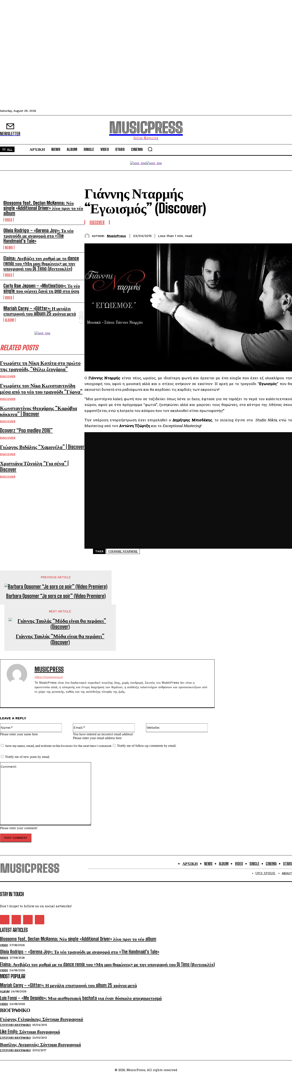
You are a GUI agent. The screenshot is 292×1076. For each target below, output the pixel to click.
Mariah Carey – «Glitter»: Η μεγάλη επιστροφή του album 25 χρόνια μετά (39, 310)
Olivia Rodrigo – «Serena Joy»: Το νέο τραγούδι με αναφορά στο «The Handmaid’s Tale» (38, 236)
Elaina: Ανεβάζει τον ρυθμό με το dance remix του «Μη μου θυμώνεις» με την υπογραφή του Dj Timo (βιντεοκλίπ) (41, 263)
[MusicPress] (88, 236)
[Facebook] (238, 235)
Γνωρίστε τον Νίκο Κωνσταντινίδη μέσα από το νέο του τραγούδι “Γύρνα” (41, 388)
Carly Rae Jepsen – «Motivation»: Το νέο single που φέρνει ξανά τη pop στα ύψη (41, 288)
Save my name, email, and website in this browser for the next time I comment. (58, 746)
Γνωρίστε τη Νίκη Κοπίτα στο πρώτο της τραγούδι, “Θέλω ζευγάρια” (40, 366)
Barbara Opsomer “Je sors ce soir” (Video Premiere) (56, 596)
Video (8, 220)
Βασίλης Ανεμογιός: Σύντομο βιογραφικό (40, 1044)
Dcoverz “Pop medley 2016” (26, 430)
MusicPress (116, 236)
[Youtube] (58, 698)
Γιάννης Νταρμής (123, 551)
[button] (150, 149)
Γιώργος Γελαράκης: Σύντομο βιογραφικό (41, 1019)
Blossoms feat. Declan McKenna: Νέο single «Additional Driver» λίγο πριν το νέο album (43, 208)
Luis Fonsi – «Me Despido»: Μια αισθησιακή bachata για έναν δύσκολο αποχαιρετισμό (81, 998)
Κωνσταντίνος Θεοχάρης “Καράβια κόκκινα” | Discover (38, 411)
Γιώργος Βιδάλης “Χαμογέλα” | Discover (42, 447)
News (9, 247)
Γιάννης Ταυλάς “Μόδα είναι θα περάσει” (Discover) (60, 639)
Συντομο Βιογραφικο (15, 1025)
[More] (284, 235)
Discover (7, 376)
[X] (254, 235)
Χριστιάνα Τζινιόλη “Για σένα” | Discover (34, 466)
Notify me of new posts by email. (27, 757)
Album (9, 320)
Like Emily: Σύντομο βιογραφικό (30, 1031)
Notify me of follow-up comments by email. (146, 745)
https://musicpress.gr (48, 677)
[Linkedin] (269, 235)
